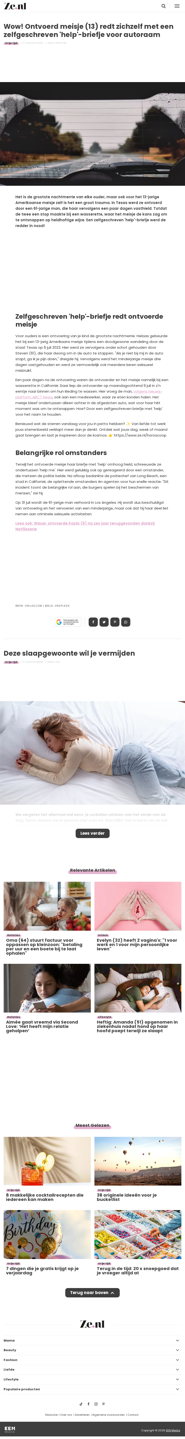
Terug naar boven (89, 1292)
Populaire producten (22, 1389)
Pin (114, 622)
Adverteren (82, 1415)
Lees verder (92, 833)
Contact (133, 1415)
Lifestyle (11, 1379)
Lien (57, 661)
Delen (93, 622)
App (125, 622)
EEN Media (173, 1430)
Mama (9, 1340)
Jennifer (60, 43)
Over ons (66, 1415)
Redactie (51, 1415)
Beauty (10, 1350)
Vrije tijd (11, 43)
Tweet (104, 622)
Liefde (9, 1369)
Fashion (10, 1360)
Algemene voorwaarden (108, 1415)
